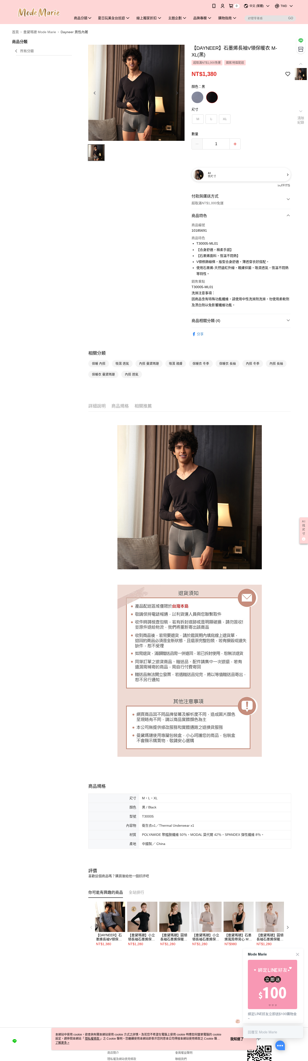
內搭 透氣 (131, 374)
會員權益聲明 (183, 1053)
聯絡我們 (181, 1059)
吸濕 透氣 (122, 363)
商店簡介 (113, 1053)
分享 (200, 334)
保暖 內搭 (98, 363)
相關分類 (97, 353)
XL (225, 119)
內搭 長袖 (276, 363)
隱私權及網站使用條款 (121, 1059)
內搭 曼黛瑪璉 (149, 363)
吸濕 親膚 (175, 363)
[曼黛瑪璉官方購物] (38, 12)
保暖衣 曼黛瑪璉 (103, 374)
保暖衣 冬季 (200, 363)
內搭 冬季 (252, 363)
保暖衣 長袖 (227, 363)
